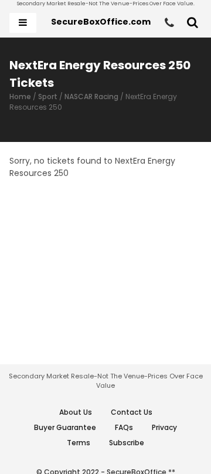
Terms (78, 443)
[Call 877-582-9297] (169, 23)
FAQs (124, 427)
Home (20, 96)
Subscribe (126, 443)
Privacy (164, 427)
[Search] (192, 23)
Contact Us (131, 412)
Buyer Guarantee (65, 427)
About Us (75, 412)
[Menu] (22, 23)
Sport (47, 96)
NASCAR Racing (91, 96)
